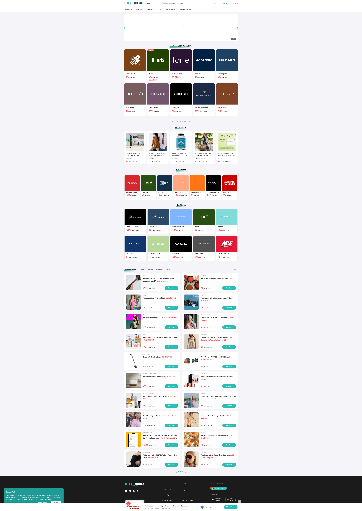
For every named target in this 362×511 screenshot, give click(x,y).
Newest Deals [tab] (130, 270)
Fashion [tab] (142, 270)
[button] (148, 4)
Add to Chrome (230, 507)
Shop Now (136, 36)
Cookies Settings (42, 502)
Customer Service (187, 495)
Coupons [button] (150, 10)
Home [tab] (168, 270)
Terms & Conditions (167, 500)
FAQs (184, 490)
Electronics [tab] (159, 270)
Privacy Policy (165, 495)
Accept (56, 502)
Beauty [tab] (150, 270)
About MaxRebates (167, 490)
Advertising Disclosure (188, 500)
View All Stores (181, 121)
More (234, 269)
